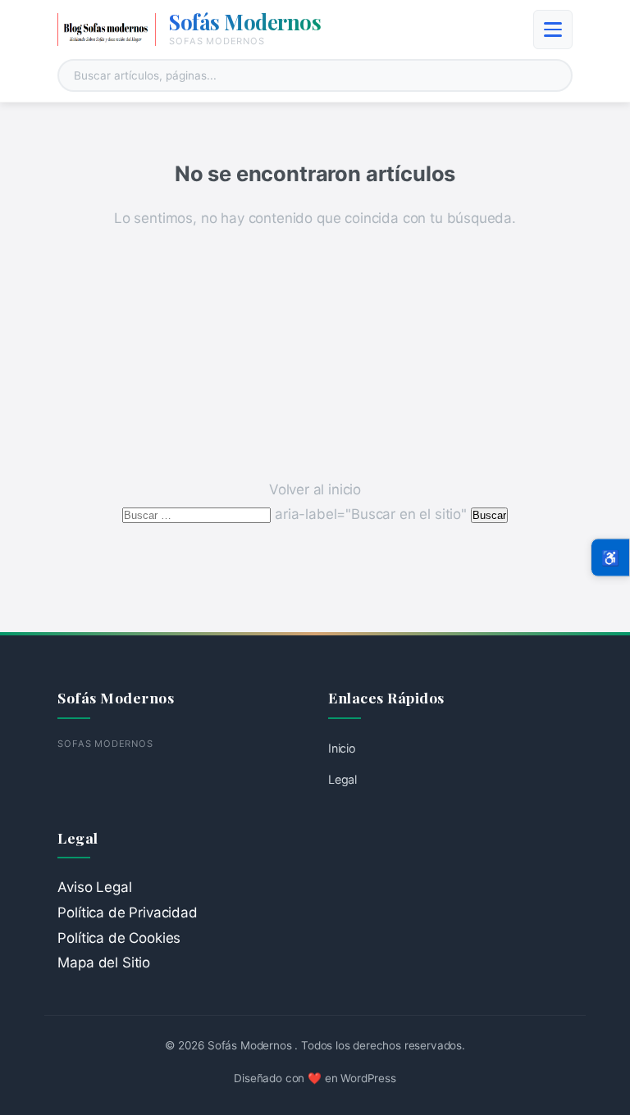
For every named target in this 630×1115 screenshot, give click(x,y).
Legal (342, 779)
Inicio (342, 748)
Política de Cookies (118, 938)
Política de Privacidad (127, 912)
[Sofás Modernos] (106, 29)
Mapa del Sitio (103, 962)
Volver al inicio (315, 489)
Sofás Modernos (245, 21)
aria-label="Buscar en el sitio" (296, 514)
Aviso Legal (94, 887)
